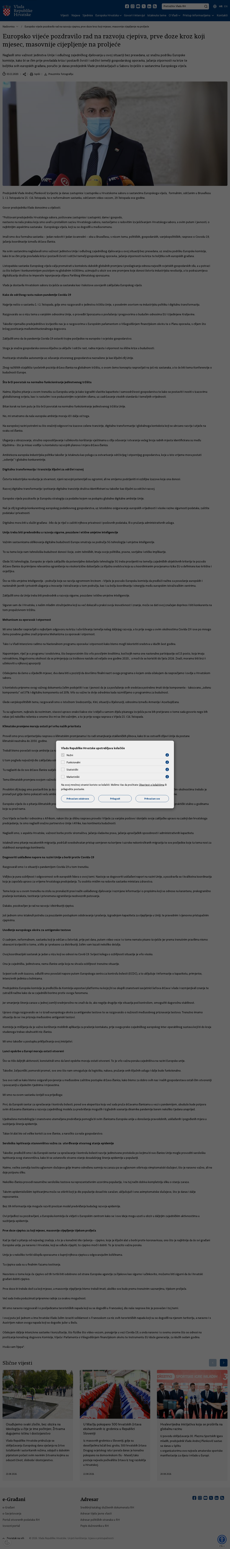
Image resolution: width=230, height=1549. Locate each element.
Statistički (72, 769)
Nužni (70, 755)
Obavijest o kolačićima (151, 784)
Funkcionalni (73, 762)
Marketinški (73, 776)
